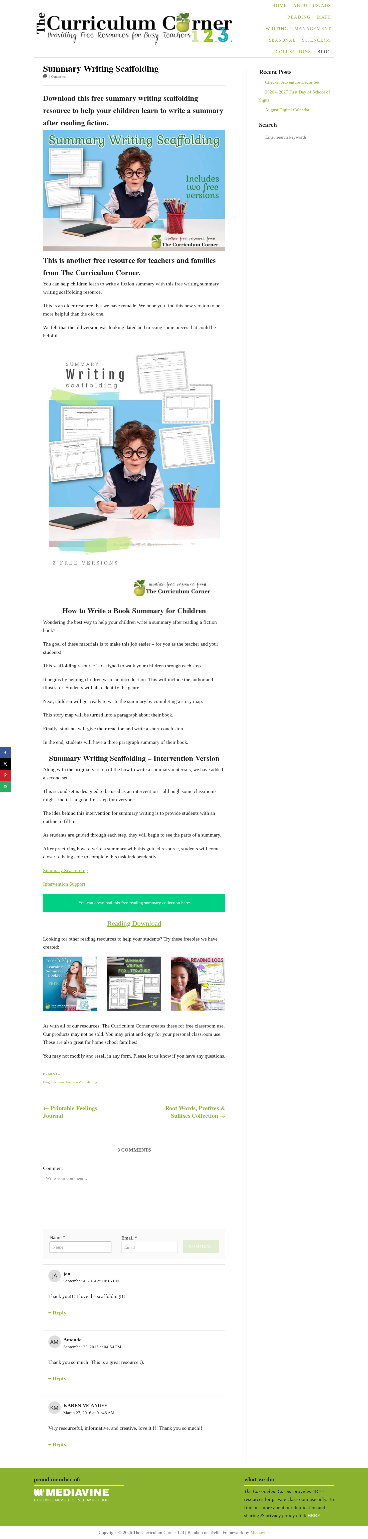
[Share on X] (5, 764)
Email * (129, 1238)
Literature (58, 1082)
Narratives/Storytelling (81, 1082)
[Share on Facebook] (5, 752)
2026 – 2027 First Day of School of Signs (294, 96)
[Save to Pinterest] (5, 775)
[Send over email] (5, 786)
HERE (313, 1515)
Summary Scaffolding (65, 870)
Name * (57, 1237)
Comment (53, 1168)
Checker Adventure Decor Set (292, 82)
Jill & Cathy (56, 1074)
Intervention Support (64, 884)
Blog (46, 1082)
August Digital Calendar (287, 109)
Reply (60, 1312)
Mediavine (260, 1532)
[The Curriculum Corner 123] (137, 29)
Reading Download (134, 923)
